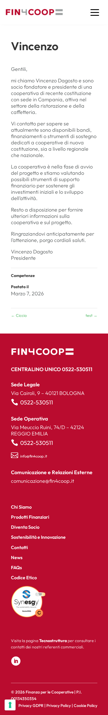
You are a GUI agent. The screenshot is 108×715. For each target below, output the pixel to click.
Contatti (19, 547)
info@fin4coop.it (33, 456)
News (16, 557)
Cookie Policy (85, 705)
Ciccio (19, 315)
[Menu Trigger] (95, 12)
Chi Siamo (21, 507)
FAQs (16, 567)
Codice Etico (24, 577)
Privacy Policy (58, 705)
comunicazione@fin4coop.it (42, 481)
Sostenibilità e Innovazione (38, 537)
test (91, 315)
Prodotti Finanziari (30, 517)
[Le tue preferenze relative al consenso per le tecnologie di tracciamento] (10, 705)
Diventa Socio (25, 527)
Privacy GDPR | (32, 705)
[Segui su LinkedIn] (15, 661)
